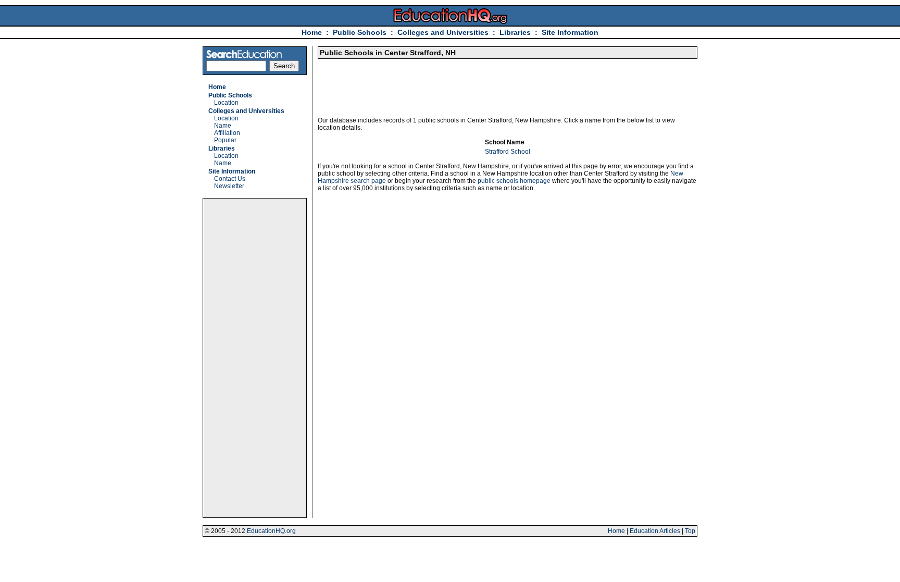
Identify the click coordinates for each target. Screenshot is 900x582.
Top (690, 531)
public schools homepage (514, 180)
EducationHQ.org (271, 531)
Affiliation (227, 133)
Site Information (570, 32)
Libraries (515, 32)
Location (226, 102)
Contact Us (229, 178)
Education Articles (655, 531)
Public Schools (361, 32)
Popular (225, 140)
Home (312, 32)
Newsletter (229, 186)
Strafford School (507, 151)
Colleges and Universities (443, 32)
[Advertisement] (254, 358)
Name (222, 125)
